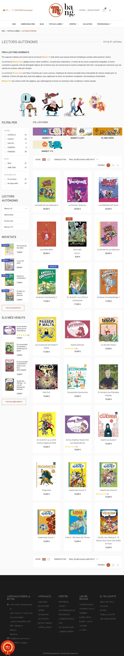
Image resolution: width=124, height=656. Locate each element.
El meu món (8, 221)
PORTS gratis (64, 615)
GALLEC (17, 143)
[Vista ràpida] (43, 173)
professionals (103, 24)
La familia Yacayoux (77, 205)
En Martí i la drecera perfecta (21, 293)
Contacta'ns (43, 619)
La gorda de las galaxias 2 (46, 205)
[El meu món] (107, 132)
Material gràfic (45, 627)
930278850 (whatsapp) (23, 10)
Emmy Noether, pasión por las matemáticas (22, 329)
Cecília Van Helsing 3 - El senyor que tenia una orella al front (108, 540)
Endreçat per (60, 159)
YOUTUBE (82, 626)
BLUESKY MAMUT (86, 621)
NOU (17, 163)
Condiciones (43, 606)
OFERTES (72, 24)
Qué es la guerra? (108, 440)
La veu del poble (20, 262)
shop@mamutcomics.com (20, 638)
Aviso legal (43, 602)
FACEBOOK (83, 613)
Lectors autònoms (10, 198)
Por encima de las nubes (22, 247)
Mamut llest (8, 215)
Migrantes (46, 490)
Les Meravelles (46, 249)
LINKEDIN (83, 630)
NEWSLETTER (43, 615)
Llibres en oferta (66, 632)
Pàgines (101, 165)
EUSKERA (17, 147)
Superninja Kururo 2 (108, 490)
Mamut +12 (8, 227)
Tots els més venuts (14, 402)
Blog (42, 24)
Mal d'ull (46, 392)
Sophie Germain (77, 345)
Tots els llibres (55, 24)
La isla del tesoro (108, 345)
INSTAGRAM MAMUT (87, 609)
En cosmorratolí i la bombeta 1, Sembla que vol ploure (22, 348)
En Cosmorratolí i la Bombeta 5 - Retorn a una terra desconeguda (22, 366)
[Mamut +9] (47, 132)
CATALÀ (17, 139)
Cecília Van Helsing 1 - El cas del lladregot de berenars (21, 385)
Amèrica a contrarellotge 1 (108, 297)
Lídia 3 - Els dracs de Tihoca (77, 537)
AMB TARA (17, 167)
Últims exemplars (66, 627)
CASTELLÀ (17, 135)
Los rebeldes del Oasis (108, 205)
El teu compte (108, 596)
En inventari (17, 179)
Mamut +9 (8, 209)
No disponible (17, 183)
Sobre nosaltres (28, 24)
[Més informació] (49, 173)
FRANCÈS (17, 152)
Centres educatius (67, 610)
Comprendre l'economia (77, 392)
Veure (38, 159)
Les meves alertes (108, 619)
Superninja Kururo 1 (46, 537)
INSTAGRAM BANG (86, 605)
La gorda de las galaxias (108, 249)
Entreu (103, 610)
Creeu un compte (107, 615)
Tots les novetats (13, 308)
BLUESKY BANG (85, 617)
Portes (41, 610)
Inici (14, 24)
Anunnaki (77, 249)
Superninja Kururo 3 (77, 490)
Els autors (87, 24)
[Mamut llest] (77, 132)
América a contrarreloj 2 (21, 277)
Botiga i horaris (45, 623)
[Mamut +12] (47, 145)
